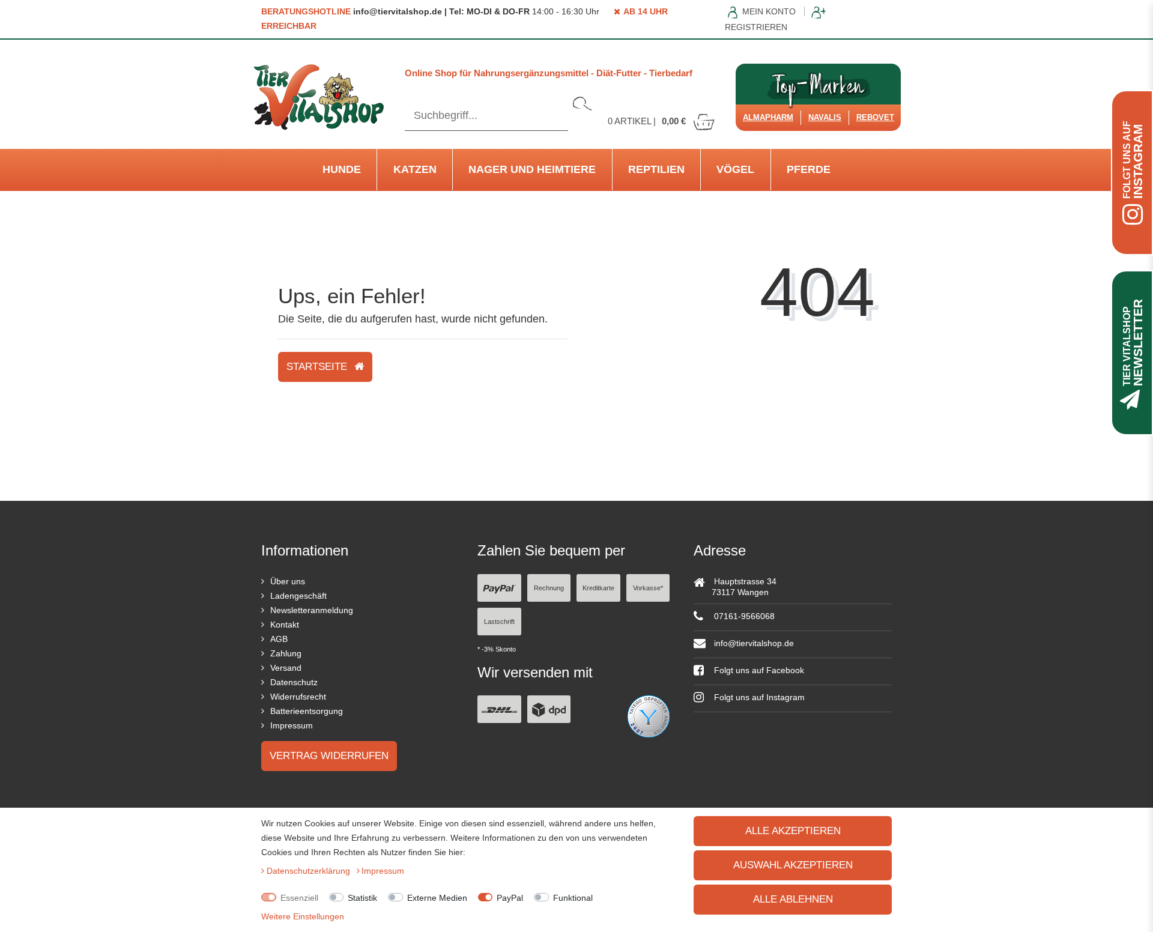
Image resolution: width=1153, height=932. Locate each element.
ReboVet (875, 117)
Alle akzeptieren (793, 831)
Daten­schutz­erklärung (310, 871)
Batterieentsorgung (306, 711)
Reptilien (656, 169)
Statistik (362, 898)
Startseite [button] (318, 366)
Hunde (341, 169)
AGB (279, 639)
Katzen (415, 169)
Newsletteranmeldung (311, 610)
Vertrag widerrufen (329, 755)
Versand (285, 668)
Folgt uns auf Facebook (758, 670)
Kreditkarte (598, 588)
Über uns (287, 581)
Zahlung (285, 653)
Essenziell (299, 898)
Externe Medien (437, 898)
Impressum (291, 725)
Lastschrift (499, 621)
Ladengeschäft (298, 596)
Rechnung (549, 588)
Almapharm (768, 117)
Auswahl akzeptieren (793, 865)
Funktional (573, 898)
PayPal (510, 898)
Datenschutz (294, 682)
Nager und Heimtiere (532, 169)
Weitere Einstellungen (302, 916)
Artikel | (647, 121)
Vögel (735, 169)
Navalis (824, 117)
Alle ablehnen (793, 899)
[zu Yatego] (649, 715)
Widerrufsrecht (298, 696)
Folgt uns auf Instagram (758, 697)
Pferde (809, 169)
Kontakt (284, 624)
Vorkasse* (648, 588)
